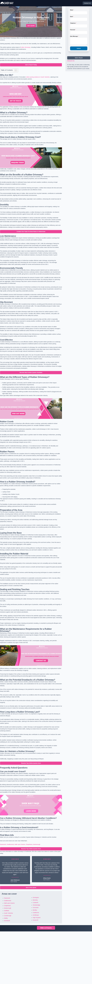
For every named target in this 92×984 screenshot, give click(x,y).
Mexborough (36, 844)
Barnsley (35, 900)
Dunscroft (35, 920)
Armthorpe (36, 915)
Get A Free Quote (31, 887)
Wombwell (7, 920)
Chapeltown (29, 844)
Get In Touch (79, 58)
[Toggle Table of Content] (15, 70)
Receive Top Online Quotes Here (31, 763)
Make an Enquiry (46, 928)
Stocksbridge (36, 905)
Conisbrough (7, 915)
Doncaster (36, 907)
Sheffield (6, 910)
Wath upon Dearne (20, 844)
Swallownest (10, 844)
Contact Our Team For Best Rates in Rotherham (31, 231)
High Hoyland (36, 917)
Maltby (6, 918)
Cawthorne (36, 912)
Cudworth (35, 902)
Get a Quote (31, 25)
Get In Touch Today (31, 64)
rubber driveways (25, 47)
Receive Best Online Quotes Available (31, 372)
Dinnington (36, 897)
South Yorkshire (8, 913)
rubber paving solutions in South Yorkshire (38, 77)
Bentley (35, 910)
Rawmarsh (3, 844)
